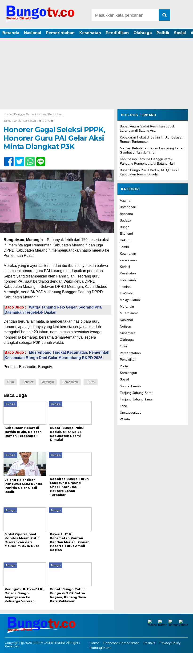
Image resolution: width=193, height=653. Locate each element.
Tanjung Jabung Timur (136, 399)
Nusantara (127, 333)
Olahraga (142, 33)
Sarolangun (128, 373)
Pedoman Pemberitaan (121, 643)
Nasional (32, 33)
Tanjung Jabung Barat (136, 393)
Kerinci (125, 267)
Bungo (19, 114)
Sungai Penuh (130, 386)
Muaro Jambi (129, 313)
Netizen (125, 326)
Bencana (126, 214)
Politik (163, 33)
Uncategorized (130, 412)
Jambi (124, 247)
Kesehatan (90, 33)
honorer (27, 382)
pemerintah (70, 382)
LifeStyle (126, 293)
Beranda (10, 33)
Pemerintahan (60, 33)
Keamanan (128, 253)
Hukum (125, 240)
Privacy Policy (170, 643)
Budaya (125, 220)
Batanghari (128, 207)
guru (10, 382)
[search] (164, 15)
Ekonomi (126, 233)
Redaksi (150, 643)
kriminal (125, 287)
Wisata (125, 419)
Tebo (123, 406)
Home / (9, 114)
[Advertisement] (96, 74)
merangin (47, 382)
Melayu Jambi (130, 300)
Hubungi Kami (100, 647)
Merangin (127, 306)
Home (94, 643)
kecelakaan (128, 260)
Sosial (180, 33)
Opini (124, 346)
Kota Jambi (128, 280)
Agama (125, 200)
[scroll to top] (182, 646)
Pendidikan (117, 33)
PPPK (90, 382)
